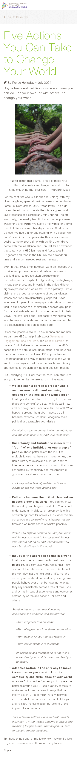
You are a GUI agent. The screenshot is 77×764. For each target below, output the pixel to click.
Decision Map (29, 341)
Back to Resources (17, 17)
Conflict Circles (54, 341)
